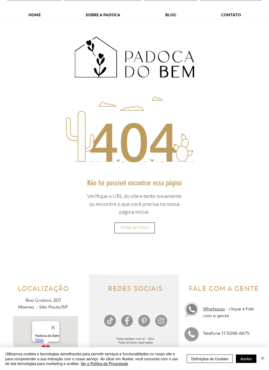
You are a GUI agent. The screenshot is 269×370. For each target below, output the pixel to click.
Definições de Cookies (209, 358)
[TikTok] (110, 321)
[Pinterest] (144, 321)
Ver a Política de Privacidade (104, 363)
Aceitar (246, 358)
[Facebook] (127, 321)
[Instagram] (161, 321)
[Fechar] (263, 358)
